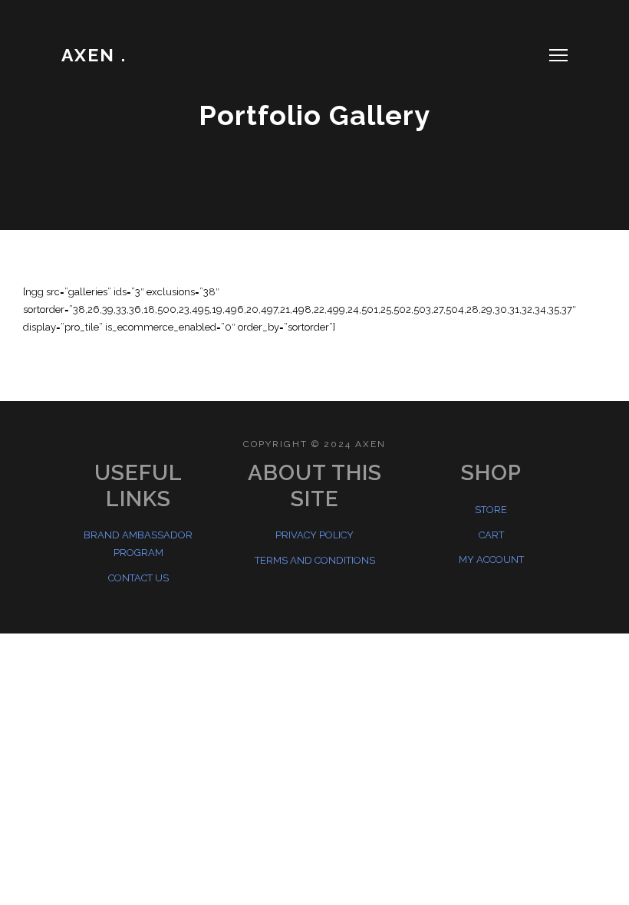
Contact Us (138, 578)
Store (491, 509)
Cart (491, 535)
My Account (491, 559)
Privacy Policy (314, 535)
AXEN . (94, 55)
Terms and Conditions (315, 560)
